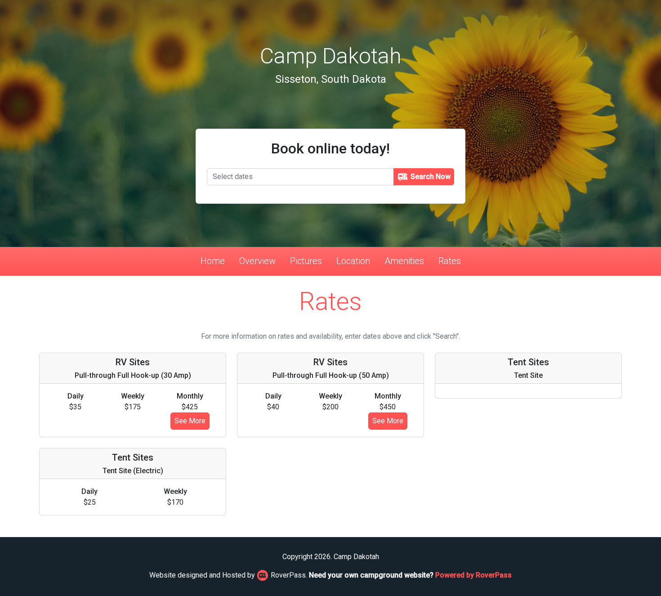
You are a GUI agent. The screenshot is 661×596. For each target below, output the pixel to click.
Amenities (404, 260)
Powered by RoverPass (473, 575)
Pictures (306, 260)
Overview (257, 260)
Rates (449, 260)
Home (213, 260)
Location (353, 260)
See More (189, 421)
